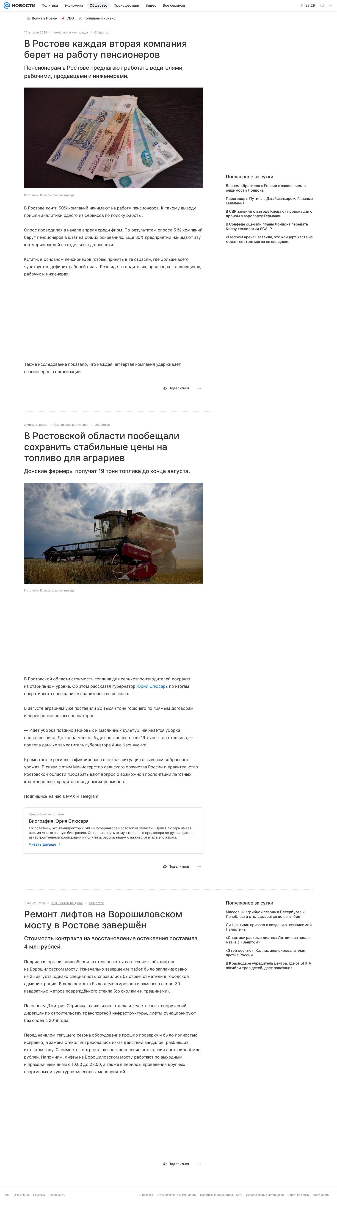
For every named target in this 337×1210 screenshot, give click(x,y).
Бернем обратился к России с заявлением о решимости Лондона (266, 187)
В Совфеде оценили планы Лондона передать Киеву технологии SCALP (267, 226)
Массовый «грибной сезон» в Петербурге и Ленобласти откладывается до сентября (265, 914)
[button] (113, 138)
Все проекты (57, 1206)
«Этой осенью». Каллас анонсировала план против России (265, 952)
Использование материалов (265, 1206)
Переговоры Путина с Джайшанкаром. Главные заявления (269, 200)
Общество (101, 32)
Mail (7, 1206)
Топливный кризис (100, 18)
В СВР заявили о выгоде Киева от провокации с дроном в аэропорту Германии (269, 213)
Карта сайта (320, 1206)
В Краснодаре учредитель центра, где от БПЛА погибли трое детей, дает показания (268, 965)
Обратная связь (298, 1206)
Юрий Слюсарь (152, 686)
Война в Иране (44, 18)
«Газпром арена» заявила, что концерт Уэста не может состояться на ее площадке (269, 239)
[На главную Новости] (22, 5)
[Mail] (7, 5)
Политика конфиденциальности (221, 1206)
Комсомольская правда (70, 32)
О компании (22, 1206)
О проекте (146, 1206)
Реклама (39, 1206)
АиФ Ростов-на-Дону (67, 903)
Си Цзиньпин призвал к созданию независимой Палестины (269, 927)
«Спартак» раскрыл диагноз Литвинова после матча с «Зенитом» (267, 939)
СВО (70, 18)
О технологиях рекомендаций (176, 1206)
